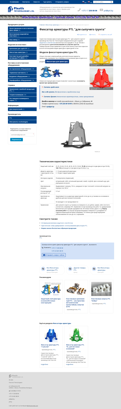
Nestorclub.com (33, 406)
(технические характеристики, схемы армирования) (69, 97)
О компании (14, 2)
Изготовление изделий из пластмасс (19, 35)
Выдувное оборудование (19, 76)
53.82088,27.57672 (16, 391)
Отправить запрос (62, 2)
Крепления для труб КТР (19, 48)
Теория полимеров (17, 95)
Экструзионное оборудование (21, 69)
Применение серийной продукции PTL (22, 90)
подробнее (44, 364)
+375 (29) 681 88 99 (65, 104)
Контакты (26, 2)
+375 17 (89, 10)
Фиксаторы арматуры (18, 52)
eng (91, 2)
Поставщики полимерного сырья (19, 99)
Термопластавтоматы (18, 73)
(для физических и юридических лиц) (61, 92)
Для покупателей (16, 109)
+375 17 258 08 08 (57, 248)
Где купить (47, 2)
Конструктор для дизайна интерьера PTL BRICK (19, 57)
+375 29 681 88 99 (57, 251)
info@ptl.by (50, 107)
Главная (42, 25)
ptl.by (10, 402)
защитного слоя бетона (47, 43)
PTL (10, 118)
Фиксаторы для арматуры (57, 61)
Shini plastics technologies (18, 122)
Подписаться (16, 139)
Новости (36, 2)
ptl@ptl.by (12, 399)
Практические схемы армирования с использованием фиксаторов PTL (64, 226)
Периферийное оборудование (21, 80)
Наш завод (14, 40)
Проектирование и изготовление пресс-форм (21, 29)
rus (85, 2)
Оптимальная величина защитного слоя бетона (57, 223)
